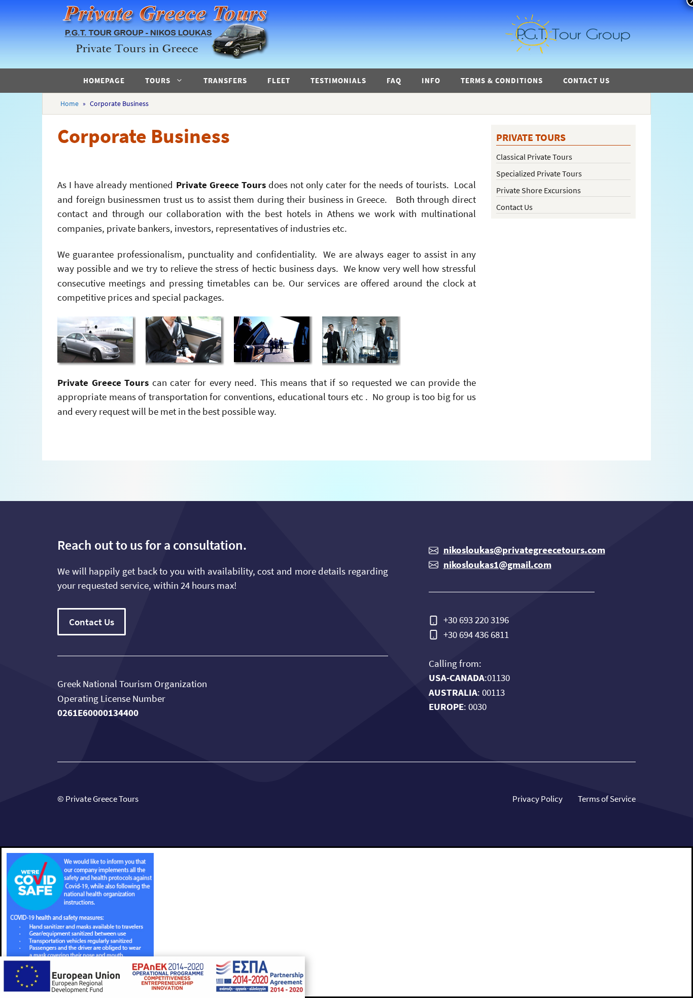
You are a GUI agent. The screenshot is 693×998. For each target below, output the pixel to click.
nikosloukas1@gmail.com (497, 564)
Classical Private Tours (534, 157)
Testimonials (338, 80)
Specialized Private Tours (539, 173)
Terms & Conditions (502, 80)
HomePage (104, 80)
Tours (157, 80)
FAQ (394, 80)
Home (69, 103)
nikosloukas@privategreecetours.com (524, 550)
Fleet (278, 80)
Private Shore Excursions (538, 190)
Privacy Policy (537, 798)
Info (431, 80)
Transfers (225, 80)
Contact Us (586, 80)
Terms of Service (607, 798)
